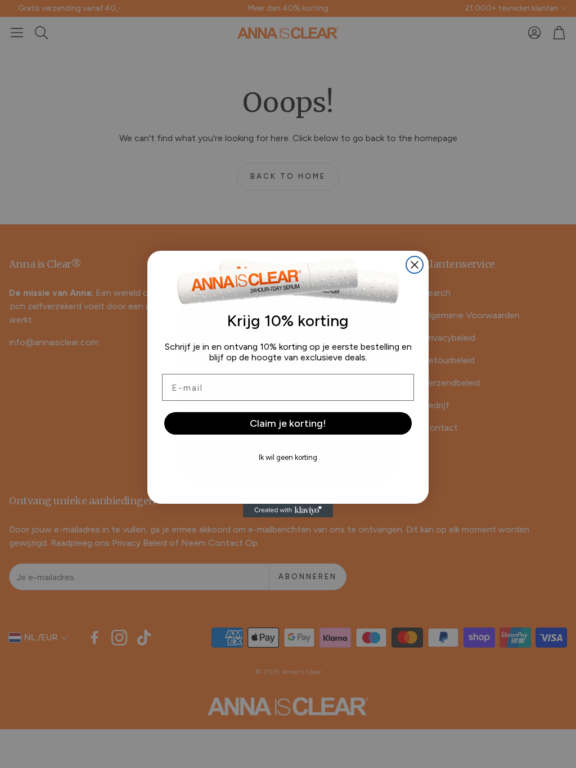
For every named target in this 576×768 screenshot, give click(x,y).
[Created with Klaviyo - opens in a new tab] (288, 510)
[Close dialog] (414, 264)
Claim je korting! (288, 423)
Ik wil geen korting (288, 457)
